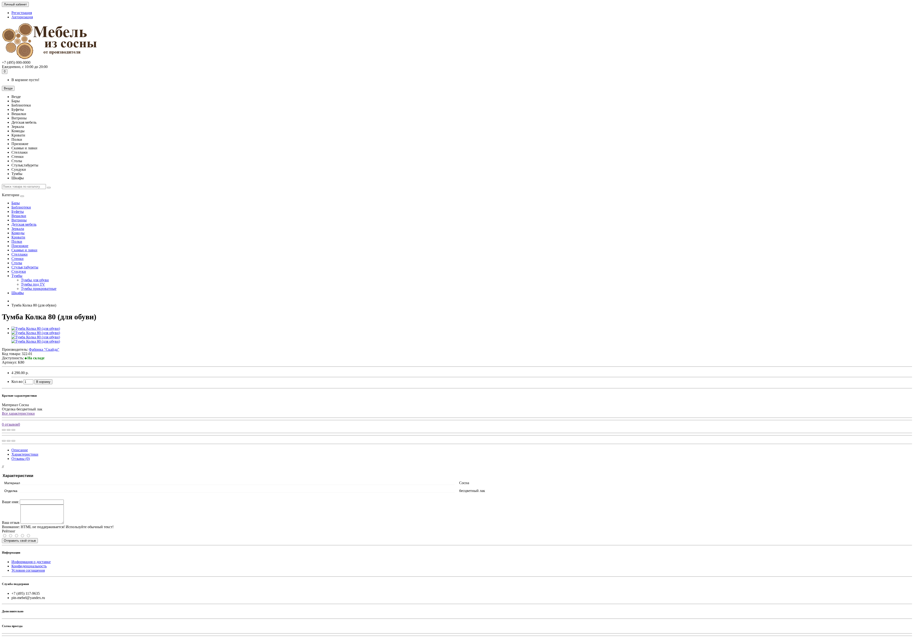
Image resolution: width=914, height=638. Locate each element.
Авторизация (22, 17)
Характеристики (24, 454)
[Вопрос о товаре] (4, 430)
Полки (16, 241)
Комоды (18, 233)
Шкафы (17, 293)
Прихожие (19, 246)
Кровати (18, 237)
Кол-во (17, 382)
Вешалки (18, 216)
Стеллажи (19, 254)
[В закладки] (8, 430)
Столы (16, 263)
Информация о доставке (31, 562)
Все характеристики (18, 413)
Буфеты (17, 211)
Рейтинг (8, 531)
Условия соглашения (28, 570)
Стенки (17, 259)
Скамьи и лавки (24, 250)
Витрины (19, 220)
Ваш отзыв (11, 523)
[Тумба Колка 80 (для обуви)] (35, 328)
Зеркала (17, 229)
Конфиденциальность (29, 566)
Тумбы (16, 276)
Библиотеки (21, 207)
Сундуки (18, 271)
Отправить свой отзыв (20, 540)
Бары (15, 203)
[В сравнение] (13, 430)
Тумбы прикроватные (38, 289)
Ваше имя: (10, 502)
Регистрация (21, 13)
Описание (19, 450)
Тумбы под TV (33, 284)
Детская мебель (23, 224)
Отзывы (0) (20, 459)
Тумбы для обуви (35, 280)
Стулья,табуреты (24, 267)
